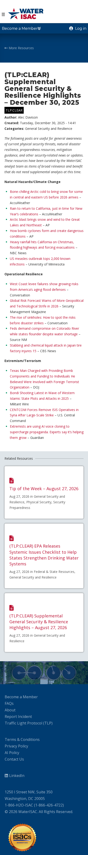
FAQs (9, 703)
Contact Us (14, 759)
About (10, 710)
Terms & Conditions (22, 739)
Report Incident (18, 716)
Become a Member (21, 696)
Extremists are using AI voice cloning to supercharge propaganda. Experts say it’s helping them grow (47, 432)
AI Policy (12, 752)
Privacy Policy (16, 746)
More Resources (21, 48)
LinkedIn (16, 775)
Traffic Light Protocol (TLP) (29, 723)
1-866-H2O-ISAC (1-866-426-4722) (34, 805)
